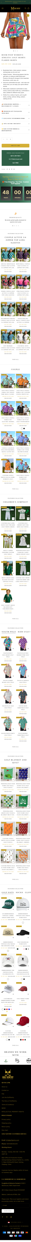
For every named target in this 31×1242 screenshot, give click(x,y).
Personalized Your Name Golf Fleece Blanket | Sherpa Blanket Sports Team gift (23, 840)
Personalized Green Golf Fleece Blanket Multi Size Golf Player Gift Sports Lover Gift (8, 813)
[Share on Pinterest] (11, 169)
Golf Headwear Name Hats (23, 943)
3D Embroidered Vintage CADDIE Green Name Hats (8, 915)
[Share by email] (14, 169)
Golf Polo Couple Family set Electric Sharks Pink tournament (8, 420)
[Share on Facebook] (7, 169)
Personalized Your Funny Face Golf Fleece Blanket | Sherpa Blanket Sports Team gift (23, 785)
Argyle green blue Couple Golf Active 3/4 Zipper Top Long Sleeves (8, 266)
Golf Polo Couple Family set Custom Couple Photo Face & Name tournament (23, 392)
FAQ (3, 1094)
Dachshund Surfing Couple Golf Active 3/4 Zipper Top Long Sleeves (8, 320)
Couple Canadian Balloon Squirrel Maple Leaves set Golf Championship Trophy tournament (8, 450)
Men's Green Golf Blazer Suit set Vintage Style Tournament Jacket (8, 579)
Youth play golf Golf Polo (8, 706)
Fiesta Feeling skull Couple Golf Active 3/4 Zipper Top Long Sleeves (23, 320)
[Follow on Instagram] (7, 1217)
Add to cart (15, 145)
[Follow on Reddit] (11, 1217)
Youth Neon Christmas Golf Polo (23, 707)
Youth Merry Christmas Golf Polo (23, 735)
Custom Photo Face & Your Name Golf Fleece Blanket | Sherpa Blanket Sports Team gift (8, 868)
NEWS (4, 1108)
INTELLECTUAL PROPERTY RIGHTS (13, 1111)
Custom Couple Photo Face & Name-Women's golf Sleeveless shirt (8, 477)
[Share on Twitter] (9, 169)
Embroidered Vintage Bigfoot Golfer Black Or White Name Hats (23, 972)
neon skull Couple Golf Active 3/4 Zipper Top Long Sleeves (23, 266)
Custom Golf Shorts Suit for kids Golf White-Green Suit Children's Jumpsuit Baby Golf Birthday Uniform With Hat (23, 525)
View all (15, 359)
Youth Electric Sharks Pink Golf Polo (23, 654)
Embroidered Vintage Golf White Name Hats (23, 915)
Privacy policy (6, 1119)
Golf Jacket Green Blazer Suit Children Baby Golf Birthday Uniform (8, 607)
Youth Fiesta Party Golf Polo (8, 734)
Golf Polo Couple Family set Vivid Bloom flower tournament (23, 450)
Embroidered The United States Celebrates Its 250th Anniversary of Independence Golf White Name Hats (8, 972)
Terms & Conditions (8, 1104)
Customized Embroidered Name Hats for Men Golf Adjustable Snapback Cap (8, 1000)
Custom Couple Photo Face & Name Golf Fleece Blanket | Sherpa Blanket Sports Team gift (8, 840)
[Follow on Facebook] (2, 1217)
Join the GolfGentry (8, 1097)
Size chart (5, 1130)
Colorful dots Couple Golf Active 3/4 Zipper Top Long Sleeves (23, 348)
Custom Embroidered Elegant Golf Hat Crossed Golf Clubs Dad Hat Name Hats (23, 1033)
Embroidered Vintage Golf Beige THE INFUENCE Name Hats (8, 944)
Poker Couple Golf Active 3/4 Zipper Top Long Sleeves (8, 293)
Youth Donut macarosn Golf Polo (8, 654)
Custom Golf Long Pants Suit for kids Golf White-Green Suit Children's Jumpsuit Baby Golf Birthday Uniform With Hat (8, 525)
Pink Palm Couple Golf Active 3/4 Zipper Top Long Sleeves (23, 293)
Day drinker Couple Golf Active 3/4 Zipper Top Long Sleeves (8, 348)
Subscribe (8, 1211)
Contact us (5, 1090)
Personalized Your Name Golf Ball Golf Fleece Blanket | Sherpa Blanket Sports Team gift (8, 785)
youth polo (9, 632)
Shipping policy (6, 1123)
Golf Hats (8, 892)
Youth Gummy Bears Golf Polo (8, 681)
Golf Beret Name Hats (23, 999)
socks (19, 892)
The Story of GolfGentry (9, 1101)
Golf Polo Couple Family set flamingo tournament (23, 477)
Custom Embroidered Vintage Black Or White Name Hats (8, 1033)
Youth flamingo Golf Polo (23, 681)
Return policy (6, 1126)
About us (4, 1087)
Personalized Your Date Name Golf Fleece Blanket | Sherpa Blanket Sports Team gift (23, 813)
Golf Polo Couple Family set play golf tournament (23, 419)
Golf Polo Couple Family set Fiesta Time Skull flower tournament (8, 392)
